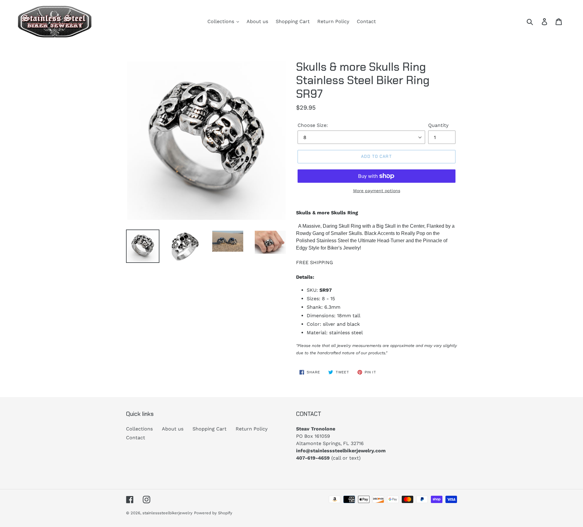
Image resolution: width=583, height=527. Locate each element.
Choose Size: (313, 125)
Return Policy (252, 429)
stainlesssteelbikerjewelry (167, 513)
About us (172, 429)
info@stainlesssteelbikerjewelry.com (341, 451)
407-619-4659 (313, 458)
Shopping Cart (210, 429)
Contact (135, 437)
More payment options (376, 190)
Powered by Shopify (213, 513)
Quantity (438, 125)
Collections (139, 429)
